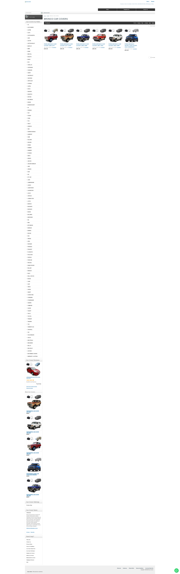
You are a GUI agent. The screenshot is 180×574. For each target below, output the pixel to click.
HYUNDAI (30, 153)
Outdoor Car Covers (30, 553)
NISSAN (29, 233)
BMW (29, 48)
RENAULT (30, 270)
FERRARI (30, 110)
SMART (29, 292)
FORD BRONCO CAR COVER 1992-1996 (115, 44)
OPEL (29, 241)
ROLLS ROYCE (31, 276)
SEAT (29, 284)
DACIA (29, 88)
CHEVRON (30, 78)
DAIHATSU (30, 94)
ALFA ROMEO (31, 27)
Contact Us (145, 9)
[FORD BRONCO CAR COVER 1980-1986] (83, 36)
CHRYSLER (30, 80)
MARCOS (30, 203)
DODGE (29, 102)
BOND (29, 51)
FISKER (29, 115)
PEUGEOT (30, 249)
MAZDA (29, 211)
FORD (48, 15)
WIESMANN (30, 342)
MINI (29, 222)
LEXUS (29, 193)
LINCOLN (30, 195)
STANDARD (30, 297)
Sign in (148, 1)
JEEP (29, 166)
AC (28, 24)
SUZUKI (29, 308)
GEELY (29, 123)
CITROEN (30, 83)
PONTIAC (30, 257)
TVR (28, 324)
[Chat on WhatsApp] (176, 570)
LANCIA (29, 185)
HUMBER (30, 147)
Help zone (28, 539)
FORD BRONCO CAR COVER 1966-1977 (50, 44)
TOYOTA (29, 316)
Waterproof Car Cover (30, 557)
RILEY (29, 273)
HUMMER (30, 150)
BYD (28, 62)
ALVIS (29, 32)
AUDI (29, 38)
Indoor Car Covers (30, 555)
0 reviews (54, 47)
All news (28, 532)
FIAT (29, 112)
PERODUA (30, 246)
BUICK (29, 59)
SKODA (29, 289)
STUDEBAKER (31, 300)
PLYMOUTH (30, 252)
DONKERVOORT (31, 104)
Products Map (29, 505)
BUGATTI (30, 56)
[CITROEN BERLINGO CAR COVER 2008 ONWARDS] (33, 376)
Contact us (28, 541)
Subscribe (32, 532)
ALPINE (29, 30)
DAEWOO (30, 91)
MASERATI (30, 206)
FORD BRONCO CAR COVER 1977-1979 (66, 44)
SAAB (29, 281)
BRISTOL (30, 54)
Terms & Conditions (30, 546)
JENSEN (29, 169)
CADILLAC (30, 64)
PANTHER (30, 244)
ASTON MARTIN (31, 35)
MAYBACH (30, 209)
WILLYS (29, 345)
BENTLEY (30, 46)
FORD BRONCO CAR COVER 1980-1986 (82, 44)
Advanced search (47, 12)
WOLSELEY (30, 348)
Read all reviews (29, 388)
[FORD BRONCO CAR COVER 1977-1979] (67, 36)
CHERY (29, 72)
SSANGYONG (30, 294)
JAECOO (29, 161)
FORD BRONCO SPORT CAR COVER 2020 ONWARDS (131, 45)
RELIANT (30, 268)
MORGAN (30, 227)
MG (28, 219)
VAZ (28, 332)
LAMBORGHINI (31, 182)
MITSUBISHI (30, 225)
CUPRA (29, 86)
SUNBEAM (30, 305)
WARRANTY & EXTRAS (33, 356)
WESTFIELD (30, 340)
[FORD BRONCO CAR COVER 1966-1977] (51, 36)
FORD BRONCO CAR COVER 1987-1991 (98, 44)
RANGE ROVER (31, 265)
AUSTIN (29, 40)
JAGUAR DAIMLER (32, 163)
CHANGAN (30, 70)
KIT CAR (29, 177)
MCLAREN (30, 214)
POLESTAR (30, 254)
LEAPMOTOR (30, 190)
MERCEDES (30, 217)
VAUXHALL (30, 329)
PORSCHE (30, 260)
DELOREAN (30, 99)
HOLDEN (29, 142)
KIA (28, 174)
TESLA (29, 313)
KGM (29, 171)
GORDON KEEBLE (32, 131)
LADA (29, 179)
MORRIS (29, 230)
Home (45, 15)
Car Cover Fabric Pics (30, 548)
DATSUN (29, 96)
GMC (29, 129)
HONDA (29, 145)
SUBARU (29, 302)
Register (152, 1)
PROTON (29, 262)
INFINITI (29, 158)
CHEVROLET (30, 75)
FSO (28, 120)
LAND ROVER (31, 187)
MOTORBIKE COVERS (32, 353)
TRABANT (30, 318)
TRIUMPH (30, 321)
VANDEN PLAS (31, 326)
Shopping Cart (126, 9)
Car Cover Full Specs (30, 550)
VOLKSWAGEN (31, 334)
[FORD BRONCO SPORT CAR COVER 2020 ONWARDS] (132, 36)
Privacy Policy (29, 544)
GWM (29, 137)
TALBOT (29, 310)
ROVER (29, 278)
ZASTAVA (30, 351)
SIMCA (29, 286)
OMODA (29, 238)
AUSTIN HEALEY (31, 43)
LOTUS (29, 201)
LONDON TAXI (31, 198)
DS (28, 107)
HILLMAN (30, 139)
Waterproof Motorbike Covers (32, 528)
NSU (28, 235)
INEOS (29, 155)
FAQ (27, 562)
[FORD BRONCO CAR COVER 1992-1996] (116, 36)
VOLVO (29, 337)
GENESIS (30, 126)
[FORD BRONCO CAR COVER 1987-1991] (99, 36)
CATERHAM (30, 67)
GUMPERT (30, 134)
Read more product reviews (31, 386)
